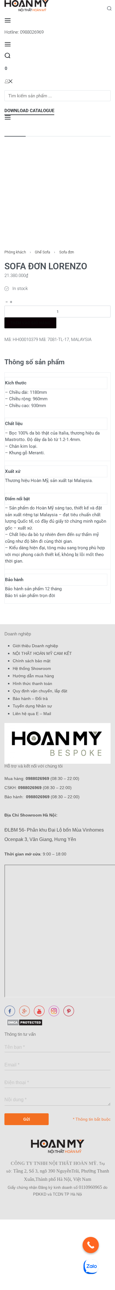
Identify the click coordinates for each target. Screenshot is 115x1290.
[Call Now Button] (91, 1245)
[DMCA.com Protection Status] (23, 1022)
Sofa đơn (66, 252)
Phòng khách (15, 252)
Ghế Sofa (42, 252)
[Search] (7, 56)
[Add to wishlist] (6, 332)
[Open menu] (7, 20)
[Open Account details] (8, 81)
